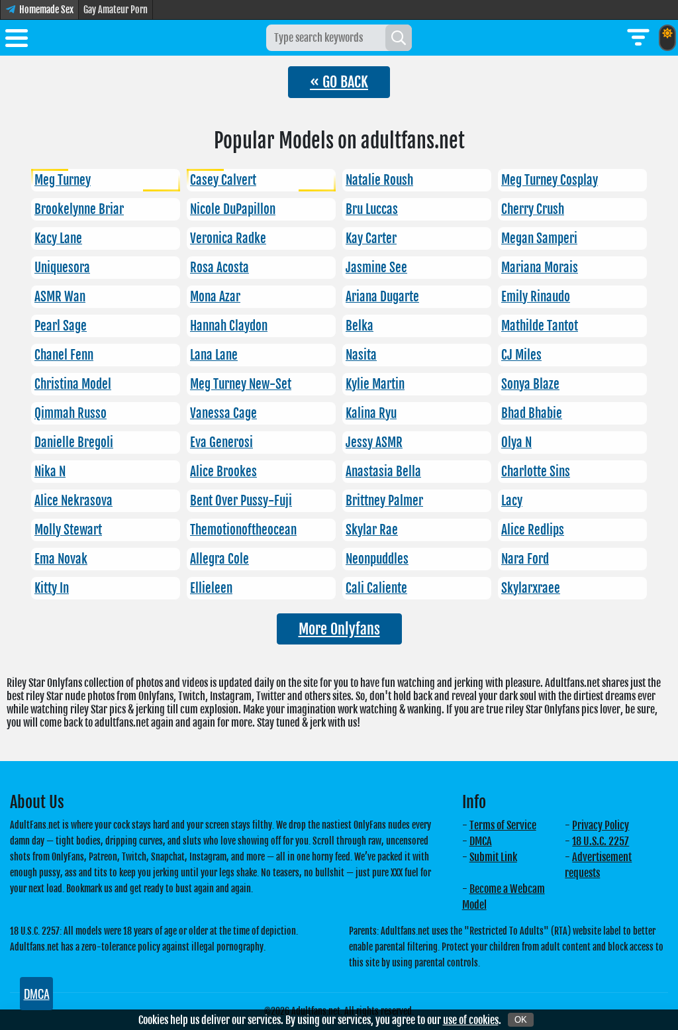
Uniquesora (62, 268)
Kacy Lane (58, 238)
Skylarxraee (530, 588)
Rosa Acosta (219, 268)
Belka (359, 326)
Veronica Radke (228, 238)
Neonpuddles (377, 559)
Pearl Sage (60, 326)
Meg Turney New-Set (240, 384)
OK (520, 1020)
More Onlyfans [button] (339, 629)
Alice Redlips (532, 530)
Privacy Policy (600, 825)
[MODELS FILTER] (638, 38)
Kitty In (51, 588)
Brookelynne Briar (79, 209)
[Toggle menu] (16, 40)
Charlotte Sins (535, 472)
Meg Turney (62, 180)
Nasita (361, 355)
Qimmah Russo (70, 413)
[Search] (398, 38)
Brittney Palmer (384, 501)
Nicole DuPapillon (232, 209)
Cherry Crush (532, 209)
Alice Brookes (223, 472)
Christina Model (72, 384)
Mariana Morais (539, 268)
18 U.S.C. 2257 (600, 841)
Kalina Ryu (371, 413)
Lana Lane (214, 355)
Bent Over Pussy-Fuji (241, 501)
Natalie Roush (379, 180)
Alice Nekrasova (73, 501)
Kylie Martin (375, 384)
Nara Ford (525, 559)
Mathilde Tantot (539, 326)
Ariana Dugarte (382, 297)
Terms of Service (502, 825)
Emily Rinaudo (535, 297)
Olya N (516, 442)
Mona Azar (215, 297)
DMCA (480, 841)
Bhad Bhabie (531, 413)
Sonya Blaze (530, 384)
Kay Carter (371, 238)
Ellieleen (211, 588)
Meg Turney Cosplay (549, 180)
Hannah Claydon (228, 326)
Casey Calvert (223, 180)
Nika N (50, 472)
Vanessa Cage (223, 413)
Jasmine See (376, 268)
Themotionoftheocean (243, 530)
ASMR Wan (59, 297)
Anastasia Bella (383, 472)
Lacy (511, 501)
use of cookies (471, 1020)
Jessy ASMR (374, 442)
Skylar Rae (372, 530)
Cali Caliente (376, 588)
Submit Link (493, 857)
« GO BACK (339, 81)
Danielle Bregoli (73, 442)
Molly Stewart (68, 530)
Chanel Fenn (63, 355)
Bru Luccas (372, 209)
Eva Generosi (221, 442)
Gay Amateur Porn (115, 9)
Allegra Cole (219, 559)
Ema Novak (60, 559)
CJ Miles (521, 355)
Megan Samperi (539, 238)
